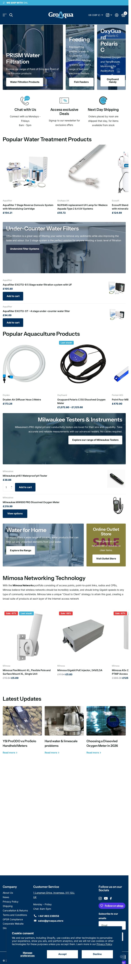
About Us (8, 892)
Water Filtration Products (24, 81)
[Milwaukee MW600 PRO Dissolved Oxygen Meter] (116, 505)
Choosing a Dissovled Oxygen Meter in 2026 (106, 732)
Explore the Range (20, 550)
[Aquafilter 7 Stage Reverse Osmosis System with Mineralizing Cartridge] (29, 171)
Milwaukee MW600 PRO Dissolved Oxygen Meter (31, 502)
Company (10, 887)
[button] (12, 484)
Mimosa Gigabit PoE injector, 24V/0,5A (79, 670)
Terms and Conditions (15, 914)
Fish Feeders (81, 81)
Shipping (8, 906)
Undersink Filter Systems (24, 248)
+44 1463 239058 (48, 915)
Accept (62, 954)
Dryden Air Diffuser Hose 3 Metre (22, 399)
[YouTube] (106, 898)
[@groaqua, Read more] (109, 15)
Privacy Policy (104, 944)
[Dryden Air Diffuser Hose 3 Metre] (29, 365)
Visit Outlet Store (106, 558)
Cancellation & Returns (15, 910)
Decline (97, 954)
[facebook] (111, 898)
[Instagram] (100, 898)
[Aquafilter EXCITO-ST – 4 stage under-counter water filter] (116, 314)
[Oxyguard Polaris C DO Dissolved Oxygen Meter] (83, 365)
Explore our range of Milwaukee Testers (95, 439)
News (6, 897)
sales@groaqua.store (50, 920)
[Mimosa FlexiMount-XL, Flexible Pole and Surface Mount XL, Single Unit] (29, 636)
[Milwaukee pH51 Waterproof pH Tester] (116, 479)
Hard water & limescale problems (64, 732)
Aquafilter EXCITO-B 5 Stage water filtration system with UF (37, 284)
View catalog (5, 15)
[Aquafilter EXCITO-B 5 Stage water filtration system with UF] (116, 288)
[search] (11, 15)
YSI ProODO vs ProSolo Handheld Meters (22, 732)
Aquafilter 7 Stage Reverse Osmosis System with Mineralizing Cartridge (28, 207)
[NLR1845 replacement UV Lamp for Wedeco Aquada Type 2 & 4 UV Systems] (83, 171)
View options (15, 513)
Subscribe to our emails (108, 916)
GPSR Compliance (13, 919)
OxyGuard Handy (113, 81)
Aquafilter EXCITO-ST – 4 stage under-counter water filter (36, 311)
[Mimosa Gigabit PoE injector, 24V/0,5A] (83, 636)
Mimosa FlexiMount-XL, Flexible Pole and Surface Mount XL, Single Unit (27, 672)
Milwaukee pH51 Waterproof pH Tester (25, 475)
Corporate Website (13, 923)
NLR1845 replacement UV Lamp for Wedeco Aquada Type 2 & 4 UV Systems (82, 207)
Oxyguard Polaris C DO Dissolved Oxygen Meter (81, 401)
